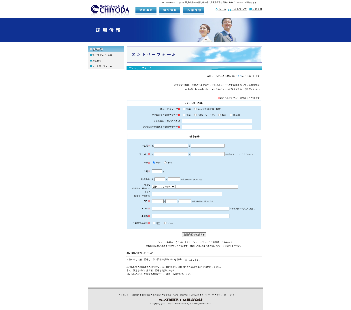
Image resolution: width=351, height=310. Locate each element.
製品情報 (146, 295)
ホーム (222, 9)
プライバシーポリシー (227, 295)
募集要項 (96, 60)
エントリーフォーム (102, 66)
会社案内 (135, 295)
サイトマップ (239, 9)
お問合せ (257, 9)
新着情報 (157, 295)
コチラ (238, 76)
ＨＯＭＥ (124, 295)
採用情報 (98, 49)
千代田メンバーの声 (102, 55)
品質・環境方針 (181, 295)
